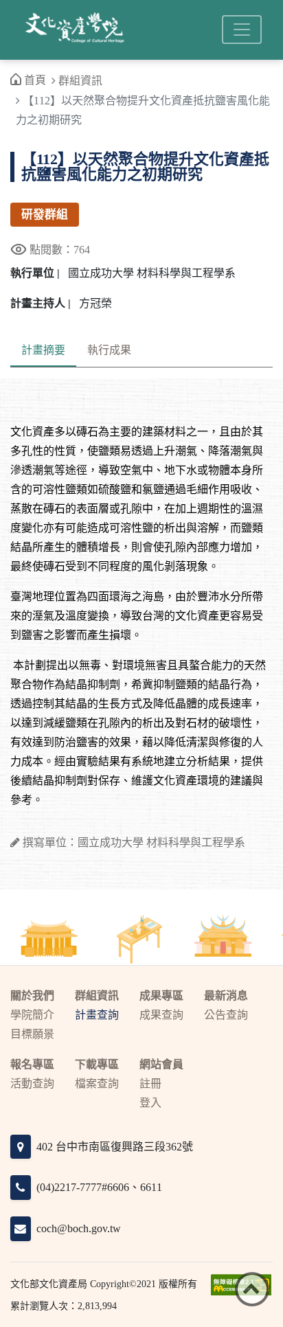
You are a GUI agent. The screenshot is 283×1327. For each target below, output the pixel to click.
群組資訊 (80, 81)
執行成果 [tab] (109, 350)
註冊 (150, 1083)
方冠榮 (95, 303)
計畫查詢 (97, 1015)
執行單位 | (35, 273)
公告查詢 (226, 1015)
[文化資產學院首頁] (74, 29)
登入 (150, 1103)
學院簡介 (32, 1015)
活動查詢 (32, 1083)
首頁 (35, 80)
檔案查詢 (97, 1083)
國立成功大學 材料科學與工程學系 (152, 273)
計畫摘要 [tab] (43, 350)
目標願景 (32, 1034)
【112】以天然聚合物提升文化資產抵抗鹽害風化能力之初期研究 (145, 167)
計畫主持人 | (40, 303)
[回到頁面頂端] (252, 1289)
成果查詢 (161, 1015)
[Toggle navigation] (242, 29)
